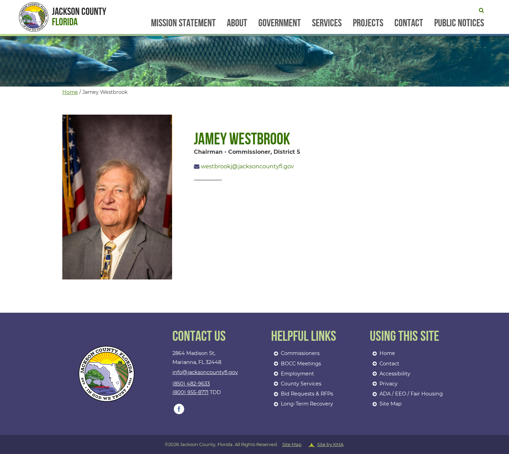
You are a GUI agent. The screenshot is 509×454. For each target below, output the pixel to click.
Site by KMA (330, 444)
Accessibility (394, 374)
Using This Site (404, 336)
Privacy (388, 384)
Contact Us (199, 336)
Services (327, 23)
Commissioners (300, 353)
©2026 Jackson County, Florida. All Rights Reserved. (255, 444)
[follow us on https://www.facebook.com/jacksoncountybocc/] (179, 409)
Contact (408, 23)
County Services (301, 384)
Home (70, 92)
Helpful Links (303, 336)
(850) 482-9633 (191, 384)
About (237, 23)
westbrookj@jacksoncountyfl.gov (246, 166)
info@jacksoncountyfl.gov (205, 372)
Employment (297, 374)
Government (279, 23)
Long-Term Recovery (307, 404)
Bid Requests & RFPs (307, 394)
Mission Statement (183, 23)
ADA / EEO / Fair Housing (411, 394)
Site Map (390, 404)
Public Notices (459, 23)
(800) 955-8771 (190, 392)
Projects (368, 23)
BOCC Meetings (301, 363)
